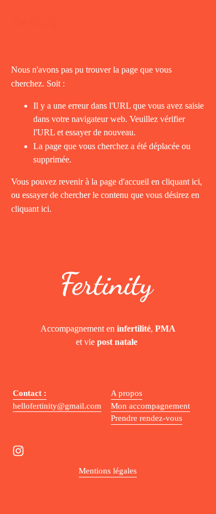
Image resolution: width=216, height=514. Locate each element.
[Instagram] (18, 450)
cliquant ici (181, 181)
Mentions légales (108, 470)
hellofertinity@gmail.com (57, 405)
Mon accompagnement (150, 405)
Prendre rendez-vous (146, 418)
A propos (126, 393)
